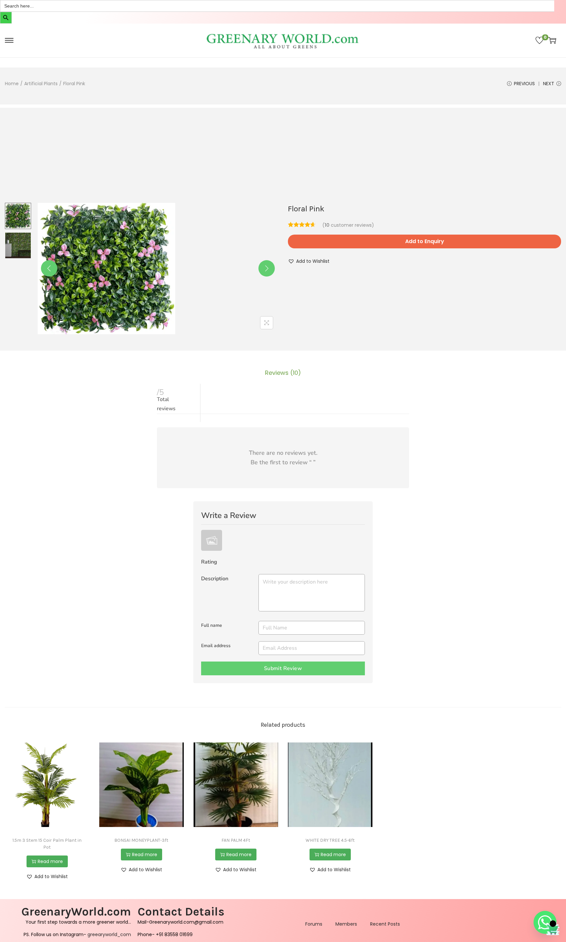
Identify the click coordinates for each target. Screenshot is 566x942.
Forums (313, 924)
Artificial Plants (41, 83)
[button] (309, 261)
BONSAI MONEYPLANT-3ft (141, 840)
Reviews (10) (283, 373)
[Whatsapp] (545, 922)
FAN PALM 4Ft (235, 840)
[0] (539, 40)
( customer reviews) (348, 225)
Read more (50, 861)
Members (346, 924)
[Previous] (49, 268)
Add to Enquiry (424, 241)
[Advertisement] (283, 154)
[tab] (283, 372)
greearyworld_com (109, 934)
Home (12, 83)
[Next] (266, 268)
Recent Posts (385, 924)
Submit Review (283, 668)
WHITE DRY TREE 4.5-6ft (330, 840)
